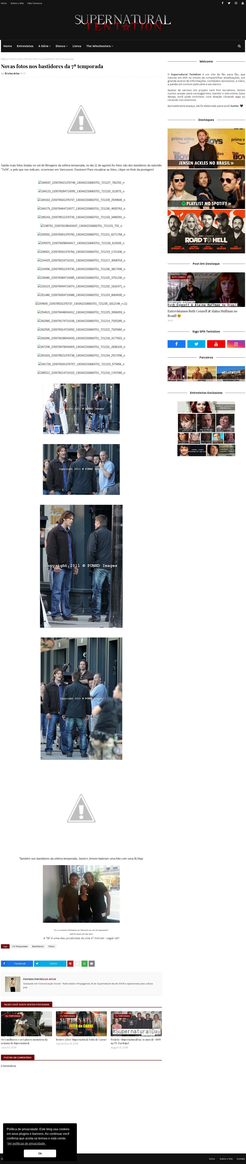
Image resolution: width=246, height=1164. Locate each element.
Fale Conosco (34, 3)
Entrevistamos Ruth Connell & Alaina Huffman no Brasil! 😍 (202, 313)
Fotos (20, 59)
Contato (241, 1158)
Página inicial (8, 59)
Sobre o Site (17, 3)
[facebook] (222, 3)
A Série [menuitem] (43, 46)
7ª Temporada (19, 946)
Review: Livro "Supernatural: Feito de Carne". (81, 1039)
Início (4, 3)
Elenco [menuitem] (60, 46)
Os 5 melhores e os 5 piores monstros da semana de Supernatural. (24, 1041)
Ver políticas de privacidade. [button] (26, 1143)
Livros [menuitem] (77, 46)
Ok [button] (40, 1153)
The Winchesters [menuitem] (98, 46)
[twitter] (229, 3)
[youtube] (242, 3)
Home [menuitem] (7, 46)
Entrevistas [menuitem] (25, 46)
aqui (238, 96)
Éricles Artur (12, 73)
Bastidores (38, 946)
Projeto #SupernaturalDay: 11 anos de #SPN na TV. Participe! (136, 1041)
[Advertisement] (206, 490)
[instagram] (236, 3)
